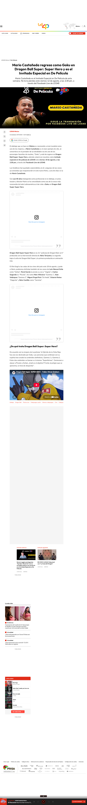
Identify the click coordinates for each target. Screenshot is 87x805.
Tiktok (35, 750)
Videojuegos (62, 402)
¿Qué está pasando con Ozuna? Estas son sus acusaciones (17, 635)
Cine (56, 402)
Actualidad (14, 33)
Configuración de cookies (71, 761)
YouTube (38, 750)
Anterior (34, 802)
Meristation (70, 771)
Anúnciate (81, 761)
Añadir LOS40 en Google (20, 140)
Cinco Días (47, 768)
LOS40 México (43, 26)
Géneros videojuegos (47, 402)
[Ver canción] (9, 683)
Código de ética (25, 761)
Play (43, 801)
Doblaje (12, 402)
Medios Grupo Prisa (9, 772)
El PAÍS (24, 766)
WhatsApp (4, 140)
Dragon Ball (18, 402)
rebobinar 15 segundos (38, 802)
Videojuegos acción (36, 402)
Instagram (41, 750)
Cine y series (35, 33)
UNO (36, 768)
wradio (40, 768)
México (78, 26)
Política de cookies (15, 761)
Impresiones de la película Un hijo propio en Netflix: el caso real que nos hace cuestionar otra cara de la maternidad (17, 626)
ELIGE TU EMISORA (78, 801)
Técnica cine (26, 402)
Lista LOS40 (5, 33)
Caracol (74, 766)
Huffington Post (26, 768)
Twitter (4, 136)
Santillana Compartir (49, 766)
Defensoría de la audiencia (37, 761)
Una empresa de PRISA (9, 767)
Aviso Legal (6, 761)
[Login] (84, 26)
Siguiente (53, 802)
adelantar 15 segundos (49, 802)
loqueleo (62, 771)
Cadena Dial (53, 768)
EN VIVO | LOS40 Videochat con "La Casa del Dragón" (46, 563)
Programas (26, 33)
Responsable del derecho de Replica (54, 761)
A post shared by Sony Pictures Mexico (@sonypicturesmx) (36, 246)
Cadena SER (56, 766)
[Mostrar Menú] (2, 26)
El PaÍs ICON (47, 771)
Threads (52, 750)
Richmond (23, 771)
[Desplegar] (43, 796)
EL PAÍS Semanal (59, 768)
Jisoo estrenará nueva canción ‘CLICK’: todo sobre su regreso (17, 643)
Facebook (4, 132)
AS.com (62, 766)
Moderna (31, 771)
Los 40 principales (32, 766)
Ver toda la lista (16, 711)
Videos (43, 33)
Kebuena (72, 768)
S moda (54, 771)
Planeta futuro (66, 768)
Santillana (40, 766)
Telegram (4, 145)
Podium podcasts (39, 771)
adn (67, 766)
